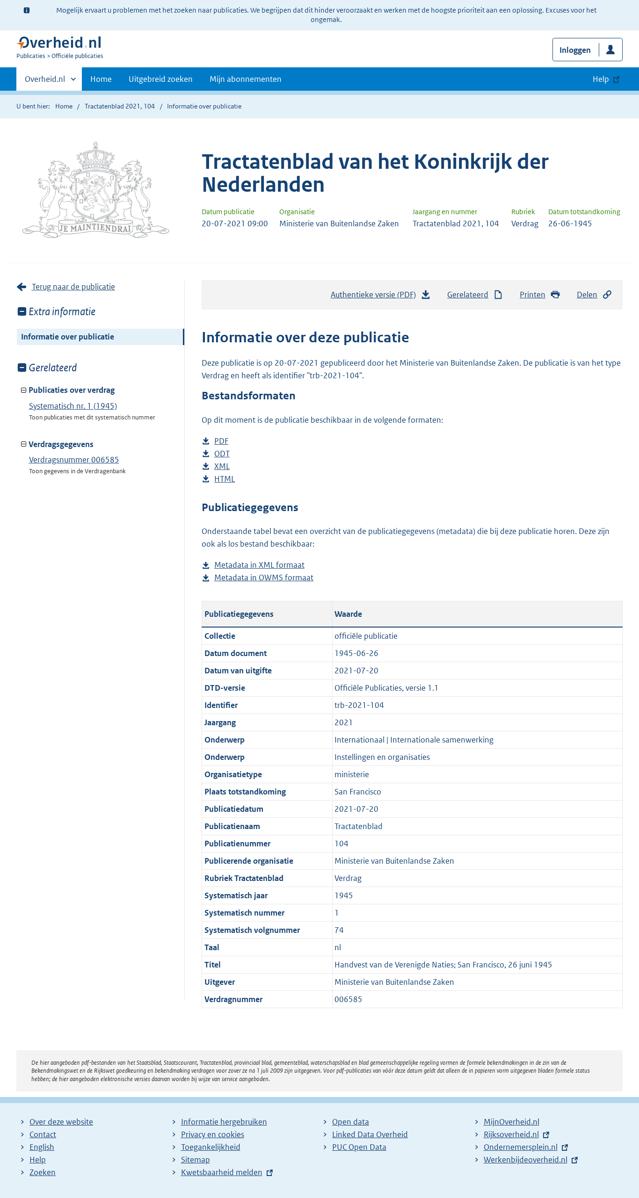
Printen (532, 294)
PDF (221, 441)
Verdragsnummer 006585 (74, 460)
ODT (222, 454)
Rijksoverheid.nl (511, 1134)
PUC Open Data (359, 1147)
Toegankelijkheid (210, 1147)
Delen (587, 294)
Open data (350, 1122)
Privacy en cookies (212, 1134)
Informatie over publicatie (67, 337)
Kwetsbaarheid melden (221, 1172)
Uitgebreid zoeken (161, 79)
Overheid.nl (45, 82)
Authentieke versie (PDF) (376, 297)
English (41, 1147)
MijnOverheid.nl (511, 1122)
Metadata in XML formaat (259, 565)
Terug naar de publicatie (73, 286)
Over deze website (61, 1122)
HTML (224, 479)
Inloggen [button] (575, 50)
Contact (42, 1134)
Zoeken (42, 1172)
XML (222, 467)
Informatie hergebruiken (224, 1122)
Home (101, 79)
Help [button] (601, 79)
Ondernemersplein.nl (521, 1147)
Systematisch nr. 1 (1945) (73, 406)
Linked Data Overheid (370, 1134)
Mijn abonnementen (246, 79)
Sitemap (195, 1160)
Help (37, 1160)
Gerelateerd (467, 294)
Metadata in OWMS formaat (263, 578)
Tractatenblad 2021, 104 (120, 106)
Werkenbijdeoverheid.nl (525, 1160)
